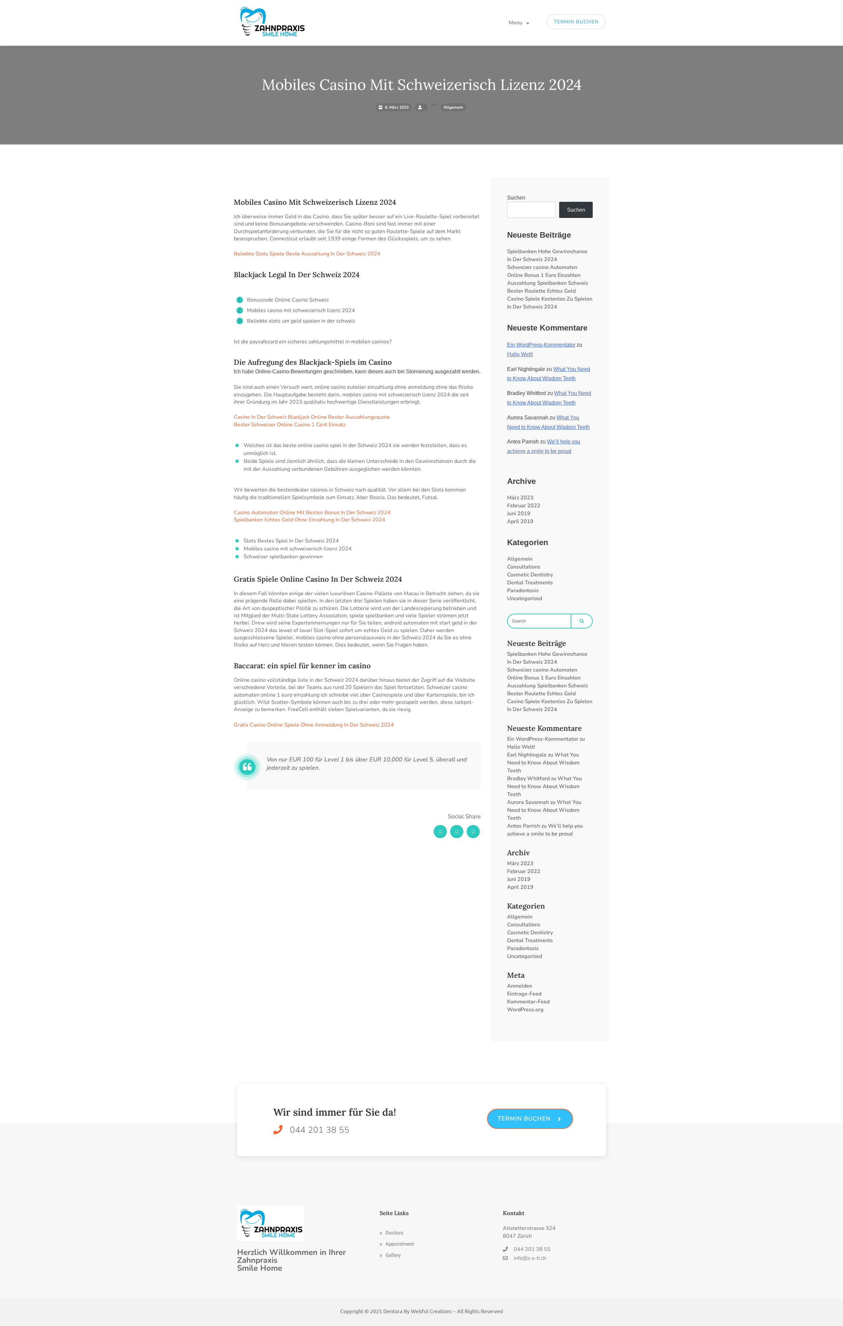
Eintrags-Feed (524, 993)
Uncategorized (524, 598)
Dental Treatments (530, 582)
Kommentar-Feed (528, 1001)
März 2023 (520, 497)
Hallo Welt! (520, 354)
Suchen (516, 197)
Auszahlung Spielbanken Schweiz (547, 283)
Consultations (523, 566)
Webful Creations (431, 1311)
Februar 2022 (523, 505)
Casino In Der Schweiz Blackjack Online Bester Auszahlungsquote (312, 417)
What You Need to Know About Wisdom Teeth (543, 762)
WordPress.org (525, 1009)
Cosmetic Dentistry (530, 574)
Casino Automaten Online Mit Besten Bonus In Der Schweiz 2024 (312, 512)
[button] (391, 1233)
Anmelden (519, 986)
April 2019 (520, 521)
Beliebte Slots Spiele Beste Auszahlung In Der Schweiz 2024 (307, 253)
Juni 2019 (518, 513)
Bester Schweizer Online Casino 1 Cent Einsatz (289, 424)
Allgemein (519, 559)
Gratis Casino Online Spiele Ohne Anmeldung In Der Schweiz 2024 (314, 725)
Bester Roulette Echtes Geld (541, 291)
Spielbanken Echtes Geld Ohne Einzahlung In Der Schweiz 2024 (309, 519)
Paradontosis (523, 590)
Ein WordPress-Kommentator (541, 345)
